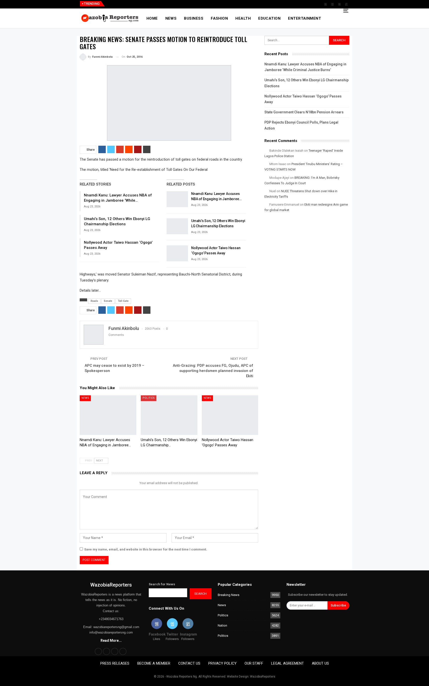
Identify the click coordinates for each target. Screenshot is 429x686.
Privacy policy (222, 663)
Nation (222, 625)
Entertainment (304, 18)
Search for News (162, 584)
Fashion (219, 18)
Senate (108, 301)
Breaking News (228, 595)
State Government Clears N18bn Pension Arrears (304, 112)
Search (200, 593)
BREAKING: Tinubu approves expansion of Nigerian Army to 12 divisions (167, 3)
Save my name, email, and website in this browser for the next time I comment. (145, 549)
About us (320, 663)
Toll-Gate (123, 301)
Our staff (254, 663)
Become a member (153, 663)
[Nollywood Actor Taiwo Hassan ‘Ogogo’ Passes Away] (177, 253)
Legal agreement (287, 663)
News (171, 18)
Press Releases (114, 663)
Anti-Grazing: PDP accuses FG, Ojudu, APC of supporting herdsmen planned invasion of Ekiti (213, 370)
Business (193, 18)
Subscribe (338, 605)
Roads (94, 301)
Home (152, 18)
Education (269, 18)
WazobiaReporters (111, 585)
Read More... (111, 640)
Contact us (189, 663)
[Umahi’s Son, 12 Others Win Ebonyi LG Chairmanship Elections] (177, 226)
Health (243, 18)
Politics (149, 398)
